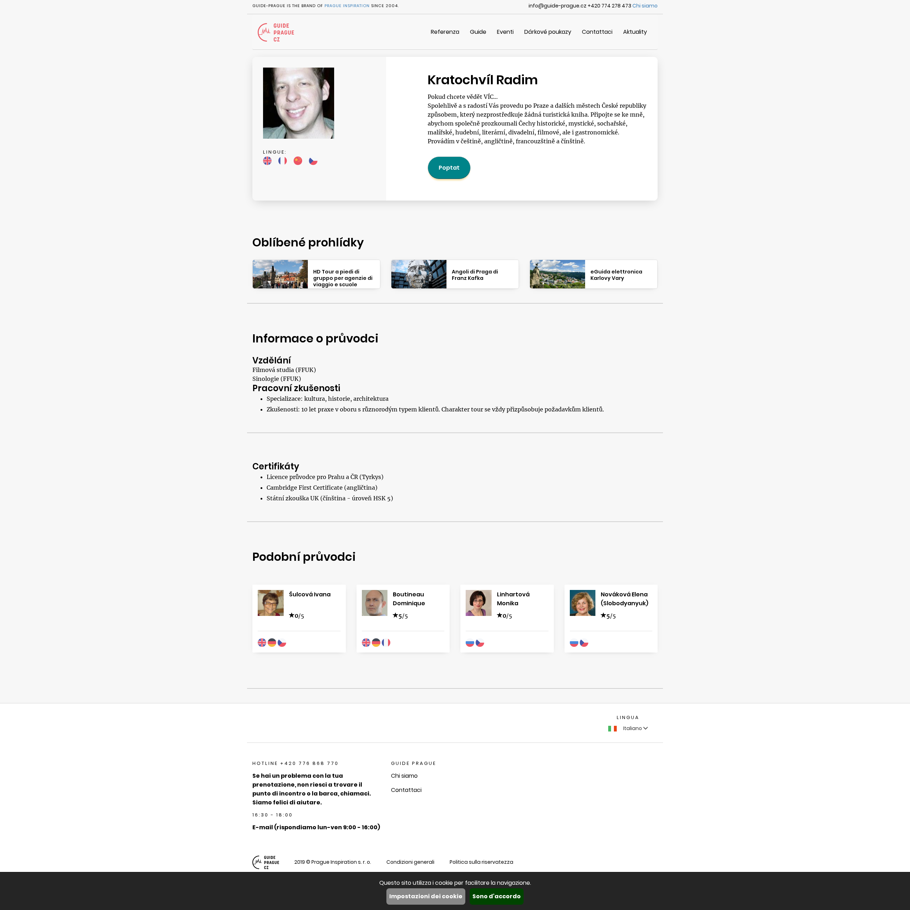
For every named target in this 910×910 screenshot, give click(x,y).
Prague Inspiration (347, 6)
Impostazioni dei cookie (425, 896)
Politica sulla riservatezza (481, 862)
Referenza (445, 32)
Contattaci (597, 32)
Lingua (628, 717)
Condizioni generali (410, 862)
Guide (478, 32)
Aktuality (635, 32)
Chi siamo (645, 5)
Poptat (449, 168)
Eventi (505, 32)
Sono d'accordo (496, 896)
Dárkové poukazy (547, 32)
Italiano (632, 728)
